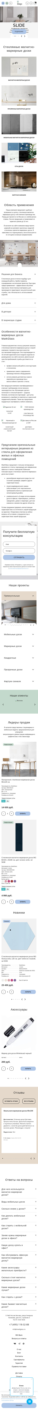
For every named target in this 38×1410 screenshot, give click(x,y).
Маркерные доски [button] (13, 646)
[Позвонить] (27, 3)
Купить (23, 814)
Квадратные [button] (10, 658)
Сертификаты (19, 1360)
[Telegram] (19, 1343)
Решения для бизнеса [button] (12, 274)
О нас (19, 1349)
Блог (19, 1353)
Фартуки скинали (19, 195)
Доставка (19, 1373)
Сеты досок (19, 166)
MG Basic (19, 1335)
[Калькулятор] (6, 3)
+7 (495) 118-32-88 (19, 1324)
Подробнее (19, 31)
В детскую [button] (6, 312)
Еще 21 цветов (6, 883)
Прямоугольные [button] (12, 596)
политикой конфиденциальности (19, 568)
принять (19, 1405)
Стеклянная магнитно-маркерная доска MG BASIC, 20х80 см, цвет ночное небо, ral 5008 (19, 860)
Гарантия (19, 1363)
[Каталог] (3, 3)
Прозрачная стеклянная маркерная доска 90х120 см (18, 781)
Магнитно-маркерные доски (19, 80)
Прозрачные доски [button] (13, 669)
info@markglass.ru (19, 1329)
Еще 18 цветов (23, 980)
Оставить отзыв (11, 1101)
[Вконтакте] (15, 1343)
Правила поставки (19, 1366)
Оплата (19, 1376)
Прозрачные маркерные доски (19, 109)
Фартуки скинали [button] (12, 681)
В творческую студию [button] (12, 320)
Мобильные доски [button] (13, 634)
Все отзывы (29, 1101)
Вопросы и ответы (19, 1338)
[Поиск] (10, 3)
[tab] (11, 625)
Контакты (19, 1356)
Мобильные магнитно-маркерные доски (19, 138)
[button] (31, 3)
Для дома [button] (6, 303)
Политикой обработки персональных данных (15, 1398)
